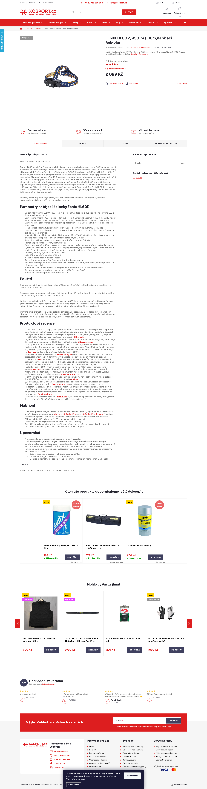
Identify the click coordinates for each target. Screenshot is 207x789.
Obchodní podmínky (98, 760)
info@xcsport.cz (61, 751)
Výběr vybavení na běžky (133, 746)
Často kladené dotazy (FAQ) (134, 767)
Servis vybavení (129, 760)
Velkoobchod (95, 767)
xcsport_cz (59, 767)
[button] (41, 650)
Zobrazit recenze (48, 684)
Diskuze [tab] (124, 143)
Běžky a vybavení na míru (166, 757)
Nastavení (73, 784)
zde (82, 779)
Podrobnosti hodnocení (140, 47)
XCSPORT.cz (59, 763)
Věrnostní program (164, 760)
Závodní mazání (129, 757)
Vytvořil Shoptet (180, 784)
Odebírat (173, 721)
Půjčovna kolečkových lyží (167, 746)
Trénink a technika (130, 763)
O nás (22, 3)
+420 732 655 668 (61, 755)
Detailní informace (138, 54)
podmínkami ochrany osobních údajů (155, 726)
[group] (41, 623)
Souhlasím (132, 776)
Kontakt (32, 3)
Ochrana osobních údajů (99, 763)
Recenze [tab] (82, 143)
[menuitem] (33, 22)
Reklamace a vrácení (97, 756)
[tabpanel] (62, 530)
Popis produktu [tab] (41, 143)
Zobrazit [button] (93, 650)
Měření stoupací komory (166, 753)
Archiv (139, 177)
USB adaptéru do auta (92, 414)
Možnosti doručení (117, 69)
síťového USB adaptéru (65, 414)
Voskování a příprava (131, 753)
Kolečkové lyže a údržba (133, 750)
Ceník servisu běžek (164, 750)
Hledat (129, 12)
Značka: (181, 83)
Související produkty (164, 143)
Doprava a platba (46, 3)
